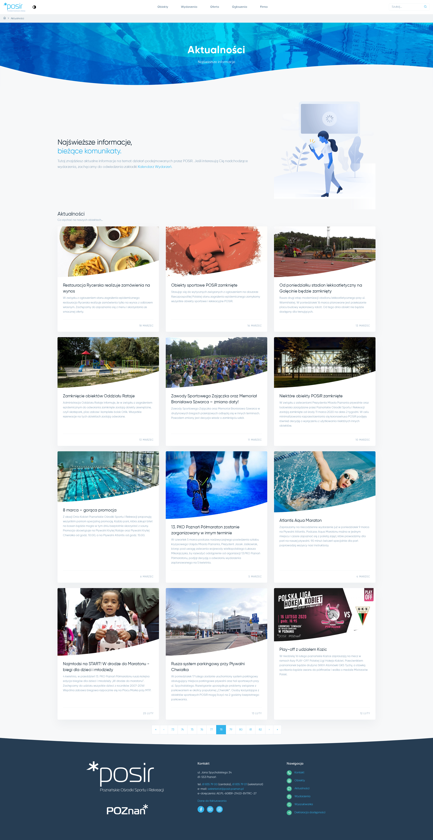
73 (172, 729)
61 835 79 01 (239, 784)
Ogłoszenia (239, 7)
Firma (264, 7)
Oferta (214, 7)
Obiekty (162, 7)
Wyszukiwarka (303, 804)
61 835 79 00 (210, 784)
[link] (34, 7)
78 (221, 729)
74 (182, 729)
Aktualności (302, 788)
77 (211, 729)
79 (230, 729)
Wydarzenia (189, 7)
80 (241, 729)
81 (250, 729)
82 (260, 729)
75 (192, 729)
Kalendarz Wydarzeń (155, 167)
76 (201, 729)
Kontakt (299, 772)
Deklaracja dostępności (309, 812)
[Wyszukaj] (425, 7)
